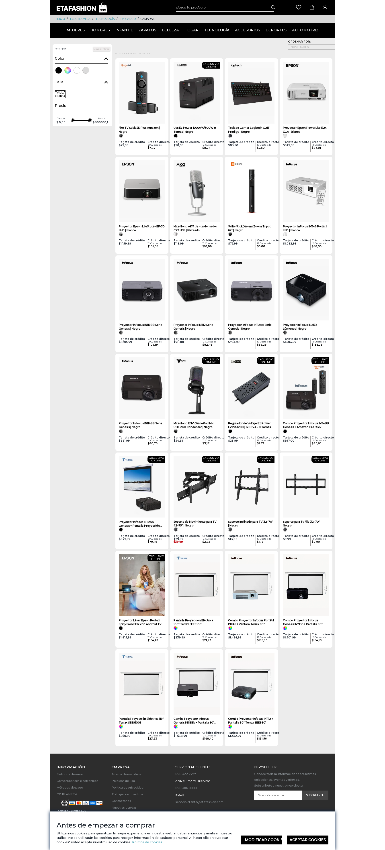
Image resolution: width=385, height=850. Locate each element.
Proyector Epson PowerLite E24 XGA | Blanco (305, 129)
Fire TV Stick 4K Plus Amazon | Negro (139, 129)
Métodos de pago (70, 787)
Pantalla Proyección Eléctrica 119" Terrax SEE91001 (141, 720)
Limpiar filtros (101, 48)
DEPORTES (276, 30)
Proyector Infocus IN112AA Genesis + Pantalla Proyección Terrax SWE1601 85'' (139, 524)
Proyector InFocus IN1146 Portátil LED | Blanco (305, 228)
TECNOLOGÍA (105, 18)
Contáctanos (121, 801)
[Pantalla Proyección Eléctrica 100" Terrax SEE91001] (197, 585)
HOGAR (191, 30)
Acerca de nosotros (126, 774)
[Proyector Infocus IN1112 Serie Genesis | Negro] (197, 290)
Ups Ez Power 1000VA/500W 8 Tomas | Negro (195, 129)
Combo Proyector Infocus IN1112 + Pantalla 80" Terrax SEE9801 (250, 720)
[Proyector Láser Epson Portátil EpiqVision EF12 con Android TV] (142, 585)
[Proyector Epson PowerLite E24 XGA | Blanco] (306, 93)
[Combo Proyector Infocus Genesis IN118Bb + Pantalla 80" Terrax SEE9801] (197, 684)
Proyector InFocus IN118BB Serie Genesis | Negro (140, 326)
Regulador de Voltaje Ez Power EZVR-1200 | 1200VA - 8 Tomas (249, 425)
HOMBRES (100, 30)
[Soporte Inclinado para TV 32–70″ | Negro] (251, 487)
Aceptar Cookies (308, 840)
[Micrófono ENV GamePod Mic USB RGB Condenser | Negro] (197, 388)
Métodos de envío (70, 774)
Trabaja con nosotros (127, 794)
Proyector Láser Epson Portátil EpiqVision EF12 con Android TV (140, 622)
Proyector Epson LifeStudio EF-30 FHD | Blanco (142, 228)
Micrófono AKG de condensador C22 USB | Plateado (195, 228)
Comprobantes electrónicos (77, 781)
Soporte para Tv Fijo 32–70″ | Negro (302, 523)
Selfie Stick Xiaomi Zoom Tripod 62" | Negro (249, 228)
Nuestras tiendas (124, 807)
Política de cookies (146, 842)
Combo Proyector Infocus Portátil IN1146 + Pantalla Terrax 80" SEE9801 (251, 622)
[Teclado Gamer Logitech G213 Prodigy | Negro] (251, 93)
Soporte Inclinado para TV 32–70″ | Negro (250, 523)
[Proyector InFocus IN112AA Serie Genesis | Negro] (251, 290)
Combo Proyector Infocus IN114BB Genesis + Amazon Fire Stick (306, 425)
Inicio (61, 18)
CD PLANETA (67, 794)
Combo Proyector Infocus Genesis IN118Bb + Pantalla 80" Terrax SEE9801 (194, 720)
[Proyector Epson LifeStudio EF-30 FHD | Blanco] (142, 191)
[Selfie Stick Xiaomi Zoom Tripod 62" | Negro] (251, 191)
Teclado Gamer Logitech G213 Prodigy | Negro (249, 129)
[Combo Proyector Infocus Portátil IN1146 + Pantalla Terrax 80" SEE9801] (251, 585)
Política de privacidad (127, 787)
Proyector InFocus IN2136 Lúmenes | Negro (300, 326)
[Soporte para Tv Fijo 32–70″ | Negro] (306, 487)
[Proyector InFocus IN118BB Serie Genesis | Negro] (142, 290)
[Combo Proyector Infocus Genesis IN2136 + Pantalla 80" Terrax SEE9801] (306, 585)
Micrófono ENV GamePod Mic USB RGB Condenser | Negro (194, 425)
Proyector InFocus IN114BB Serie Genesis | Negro (140, 425)
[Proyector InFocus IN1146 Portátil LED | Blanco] (306, 191)
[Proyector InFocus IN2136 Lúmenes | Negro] (306, 290)
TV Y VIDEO (128, 18)
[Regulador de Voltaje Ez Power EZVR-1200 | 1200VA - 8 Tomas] (251, 388)
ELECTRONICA (80, 18)
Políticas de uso (123, 781)
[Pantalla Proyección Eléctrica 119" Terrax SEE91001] (142, 684)
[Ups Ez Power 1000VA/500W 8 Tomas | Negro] (197, 93)
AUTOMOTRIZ (305, 30)
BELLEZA (170, 30)
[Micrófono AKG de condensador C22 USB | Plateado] (197, 191)
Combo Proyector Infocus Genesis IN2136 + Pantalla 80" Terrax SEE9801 (303, 622)
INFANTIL (124, 30)
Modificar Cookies (264, 840)
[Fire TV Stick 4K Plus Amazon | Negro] (142, 93)
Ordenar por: (299, 41)
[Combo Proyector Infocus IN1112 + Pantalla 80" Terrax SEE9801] (251, 684)
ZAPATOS (147, 30)
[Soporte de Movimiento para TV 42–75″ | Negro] (197, 487)
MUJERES (76, 30)
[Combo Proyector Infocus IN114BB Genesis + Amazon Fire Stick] (306, 388)
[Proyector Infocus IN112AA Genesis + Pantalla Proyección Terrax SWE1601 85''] (142, 487)
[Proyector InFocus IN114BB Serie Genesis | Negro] (142, 388)
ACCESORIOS (247, 30)
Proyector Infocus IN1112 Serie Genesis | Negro (193, 326)
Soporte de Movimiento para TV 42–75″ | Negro (195, 523)
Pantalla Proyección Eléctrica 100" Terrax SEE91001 (193, 622)
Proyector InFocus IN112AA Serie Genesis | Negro (250, 326)
